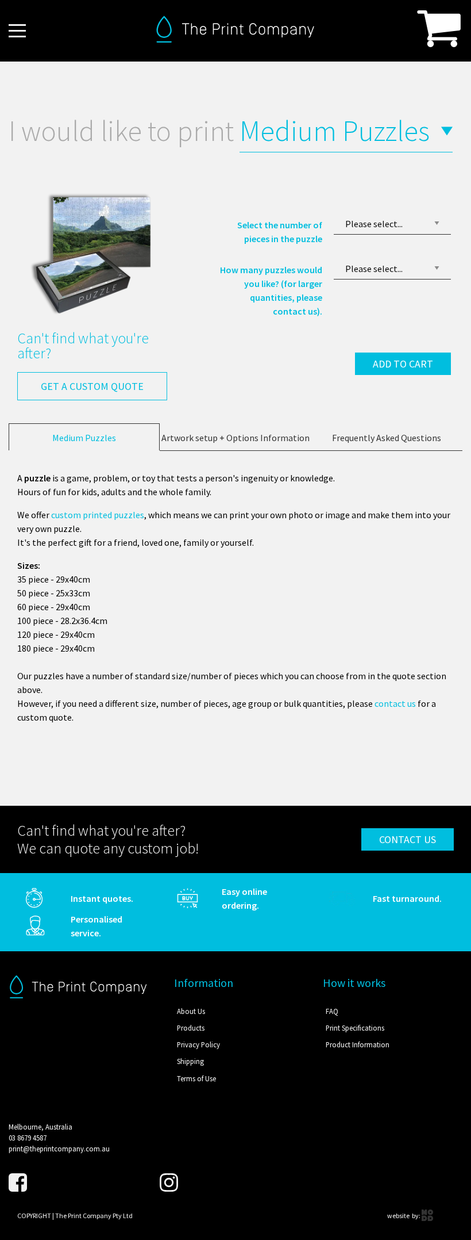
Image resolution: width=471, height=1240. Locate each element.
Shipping (190, 1061)
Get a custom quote (92, 386)
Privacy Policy (198, 1044)
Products (190, 1027)
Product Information (357, 1044)
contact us (395, 703)
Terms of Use (196, 1078)
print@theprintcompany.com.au (59, 1148)
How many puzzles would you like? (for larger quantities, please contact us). (271, 290)
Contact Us (407, 839)
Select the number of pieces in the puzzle (279, 231)
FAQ (332, 1011)
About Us (191, 1011)
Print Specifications (355, 1027)
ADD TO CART (403, 363)
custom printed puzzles (97, 515)
